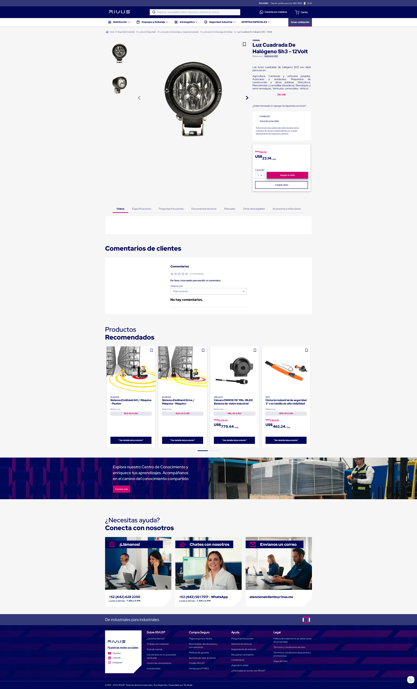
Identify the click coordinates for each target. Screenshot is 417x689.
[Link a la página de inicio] (110, 32)
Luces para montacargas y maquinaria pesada (179, 32)
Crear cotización (300, 22)
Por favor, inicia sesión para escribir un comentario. (195, 280)
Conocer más (121, 489)
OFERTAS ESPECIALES (254, 22)
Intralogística (187, 22)
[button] (203, 450)
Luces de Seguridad (147, 32)
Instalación (265, 116)
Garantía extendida (269, 121)
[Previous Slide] (105, 396)
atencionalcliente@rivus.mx (271, 597)
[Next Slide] (312, 396)
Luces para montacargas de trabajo (217, 32)
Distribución (120, 22)
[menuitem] (119, 22)
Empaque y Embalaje (153, 22)
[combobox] (195, 12)
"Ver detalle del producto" (130, 440)
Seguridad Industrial (220, 22)
